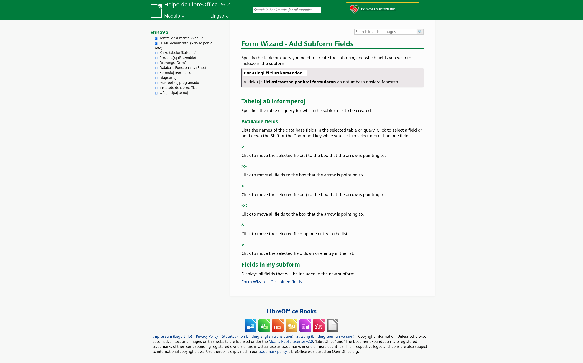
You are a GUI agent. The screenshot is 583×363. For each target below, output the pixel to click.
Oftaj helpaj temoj (174, 92)
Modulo (172, 16)
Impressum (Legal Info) (172, 336)
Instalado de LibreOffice (178, 87)
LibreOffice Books (292, 311)
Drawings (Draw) (173, 62)
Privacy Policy (207, 336)
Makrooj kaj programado (179, 82)
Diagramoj (168, 77)
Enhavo (159, 32)
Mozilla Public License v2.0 (291, 341)
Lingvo (217, 16)
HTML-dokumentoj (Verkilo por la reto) (183, 45)
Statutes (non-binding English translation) (257, 336)
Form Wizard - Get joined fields (271, 281)
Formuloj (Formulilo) (176, 72)
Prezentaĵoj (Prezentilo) (178, 57)
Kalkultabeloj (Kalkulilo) (178, 52)
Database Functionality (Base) (183, 67)
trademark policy (272, 351)
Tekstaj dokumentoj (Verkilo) (182, 38)
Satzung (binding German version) (325, 336)
